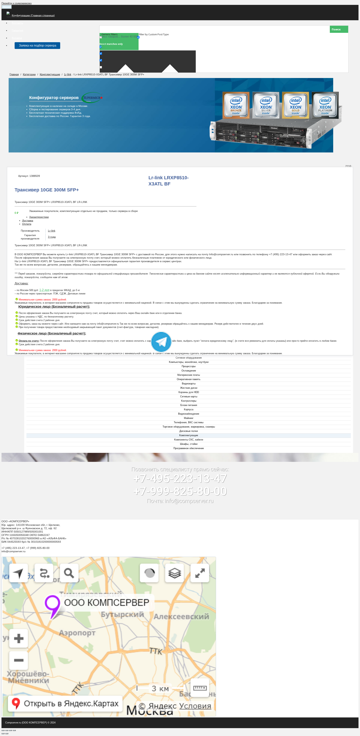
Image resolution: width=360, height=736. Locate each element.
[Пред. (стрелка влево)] (3, 733)
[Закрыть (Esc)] (3, 730)
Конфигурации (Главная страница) (33, 15)
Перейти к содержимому (17, 3)
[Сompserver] (14, 16)
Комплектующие (50, 74)
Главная (14, 74)
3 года (52, 236)
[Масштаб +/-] (14, 730)
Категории (29, 74)
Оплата (26, 223)
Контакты (17, 22)
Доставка (27, 220)
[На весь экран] (10, 730)
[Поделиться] (6, 730)
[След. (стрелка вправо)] (6, 733)
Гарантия (17, 30)
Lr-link (67, 74)
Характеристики (39, 216)
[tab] (184, 217)
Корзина (17, 37)
